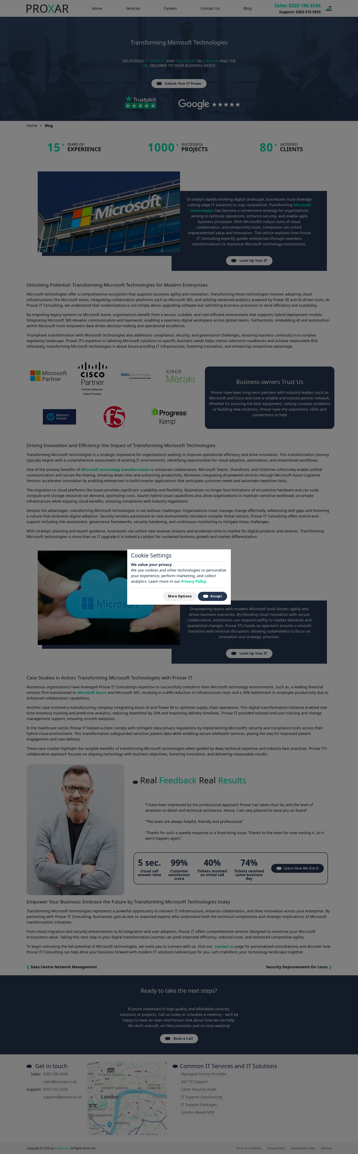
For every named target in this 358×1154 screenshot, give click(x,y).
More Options (180, 596)
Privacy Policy (193, 581)
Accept (216, 596)
